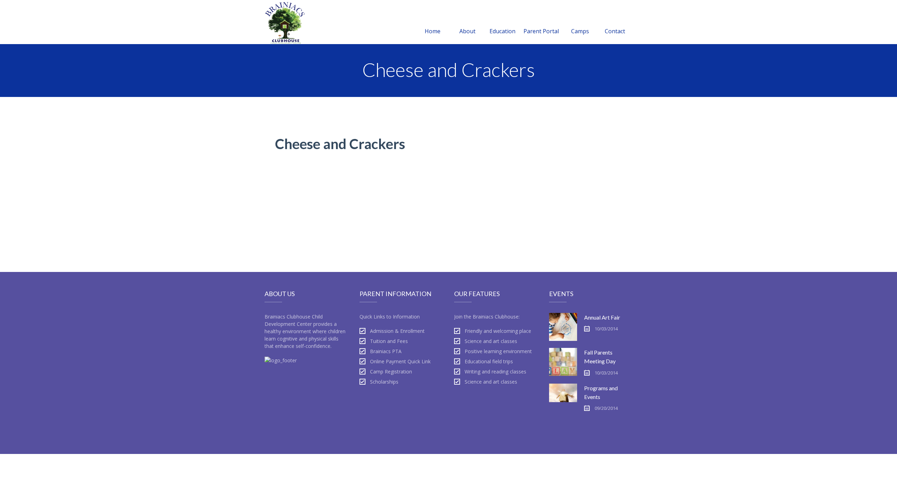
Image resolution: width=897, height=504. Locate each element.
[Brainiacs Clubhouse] (285, 22)
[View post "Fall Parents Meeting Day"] (563, 362)
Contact (615, 31)
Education (502, 31)
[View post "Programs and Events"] (563, 398)
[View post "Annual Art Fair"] (563, 327)
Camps (580, 31)
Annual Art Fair (602, 317)
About (467, 31)
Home (432, 31)
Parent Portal (541, 31)
